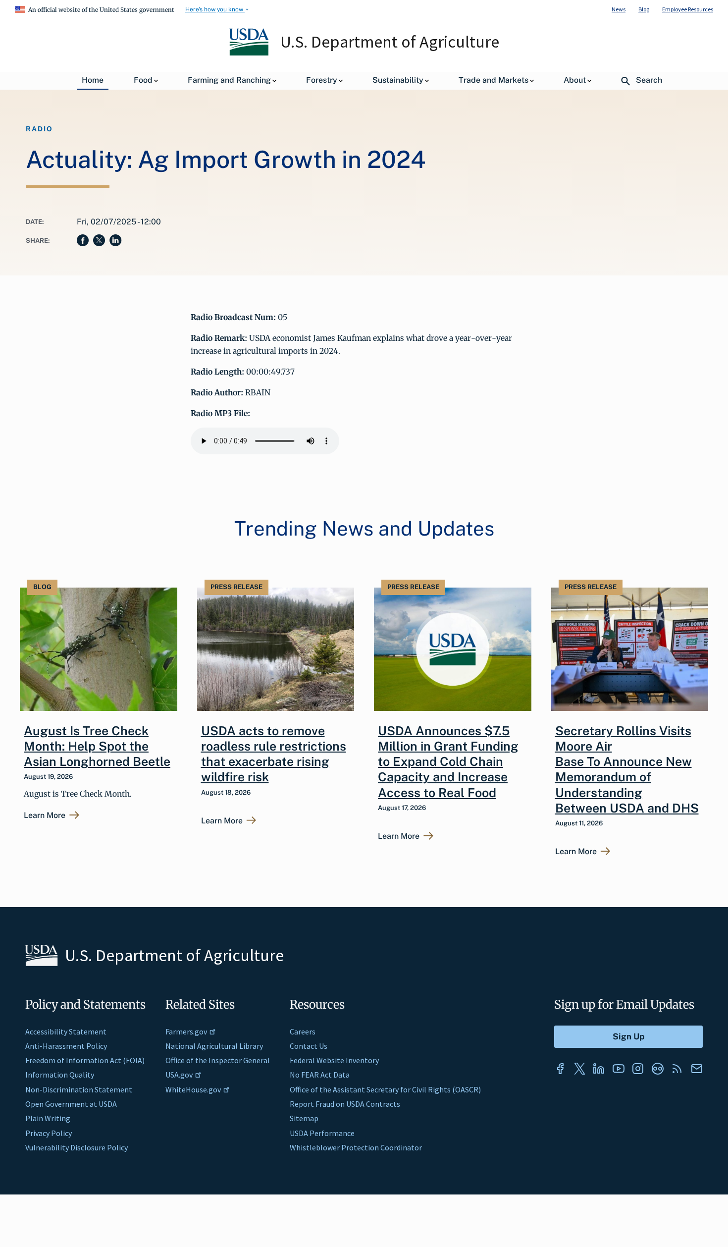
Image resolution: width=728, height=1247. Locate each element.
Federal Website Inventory (334, 1060)
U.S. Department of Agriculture (389, 41)
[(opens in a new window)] (560, 1069)
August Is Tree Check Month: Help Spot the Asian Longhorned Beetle (97, 746)
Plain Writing (47, 1118)
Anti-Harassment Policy (66, 1046)
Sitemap (304, 1118)
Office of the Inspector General (217, 1060)
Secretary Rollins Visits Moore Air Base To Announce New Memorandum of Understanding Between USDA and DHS (627, 769)
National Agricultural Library (214, 1046)
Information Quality (59, 1075)
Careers (302, 1031)
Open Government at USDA (71, 1104)
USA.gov (179, 1075)
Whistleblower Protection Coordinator (356, 1147)
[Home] (249, 53)
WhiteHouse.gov (193, 1089)
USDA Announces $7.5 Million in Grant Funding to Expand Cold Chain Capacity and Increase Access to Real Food (448, 761)
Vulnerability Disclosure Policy (76, 1147)
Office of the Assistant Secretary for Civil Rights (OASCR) (385, 1089)
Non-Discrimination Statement (78, 1089)
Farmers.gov (186, 1031)
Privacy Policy (48, 1133)
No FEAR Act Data (320, 1075)
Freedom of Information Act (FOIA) (85, 1060)
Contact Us (308, 1046)
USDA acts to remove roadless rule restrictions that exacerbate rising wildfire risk (273, 754)
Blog (643, 9)
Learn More (44, 815)
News (618, 9)
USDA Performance (322, 1133)
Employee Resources (687, 9)
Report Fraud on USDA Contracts (345, 1104)
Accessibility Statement (65, 1031)
